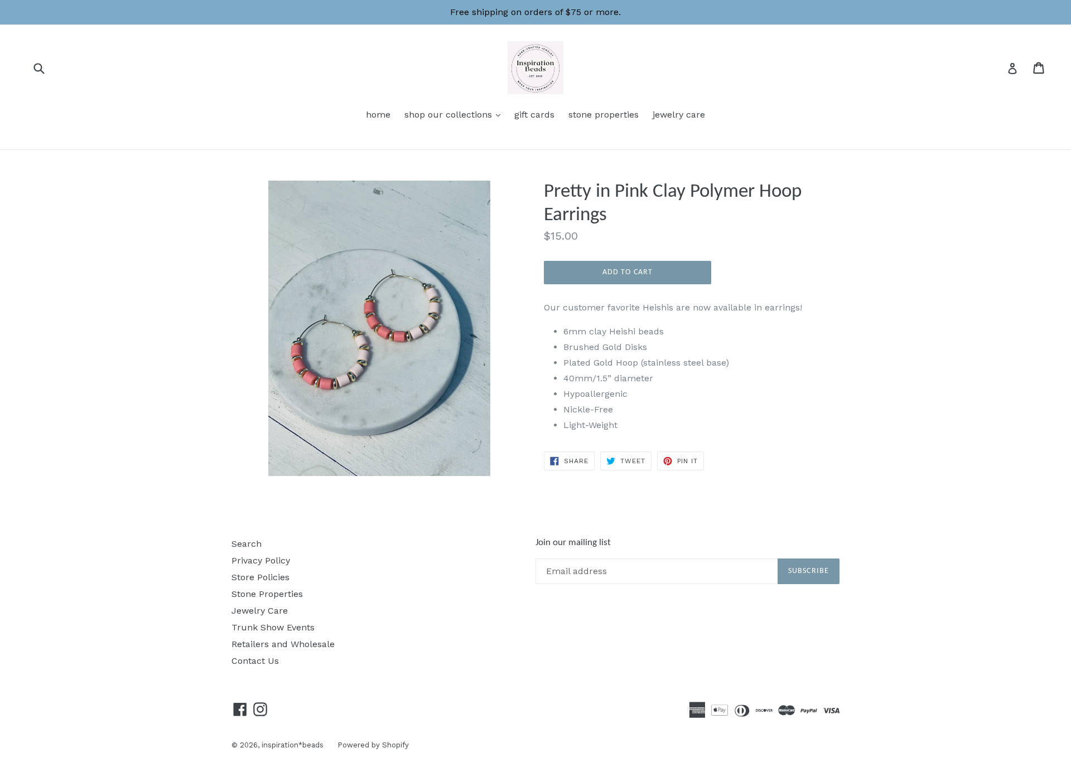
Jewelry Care (259, 610)
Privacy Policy (260, 560)
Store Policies (260, 577)
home (378, 114)
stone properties (603, 114)
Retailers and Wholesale (283, 644)
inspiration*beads (293, 745)
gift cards (534, 114)
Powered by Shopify (373, 745)
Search (246, 543)
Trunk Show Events (273, 627)
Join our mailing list (573, 542)
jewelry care (679, 114)
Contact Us (255, 660)
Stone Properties (267, 594)
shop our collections (455, 114)
